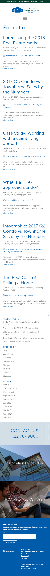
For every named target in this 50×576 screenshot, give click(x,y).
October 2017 (9, 392)
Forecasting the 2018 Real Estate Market (24, 40)
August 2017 (8, 399)
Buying (31, 48)
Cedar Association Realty (25, 9)
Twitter (24, 558)
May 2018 (7, 384)
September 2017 (10, 395)
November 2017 (10, 388)
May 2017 (7, 410)
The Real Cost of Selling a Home (19, 280)
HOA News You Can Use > (25, 499)
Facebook (25, 556)
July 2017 (7, 403)
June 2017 (7, 406)
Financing (38, 287)
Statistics (27, 50)
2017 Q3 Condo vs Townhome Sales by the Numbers (23, 86)
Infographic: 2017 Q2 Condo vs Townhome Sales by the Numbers (24, 231)
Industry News (9, 50)
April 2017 (7, 414)
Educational (40, 48)
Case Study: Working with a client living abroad (23, 138)
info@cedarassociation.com (32, 552)
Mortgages (21, 195)
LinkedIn (24, 554)
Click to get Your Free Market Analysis (25, 2)
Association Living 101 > (25, 463)
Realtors (6, 151)
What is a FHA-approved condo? (20, 185)
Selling (19, 50)
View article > (9, 68)
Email (5, 533)
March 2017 (8, 417)
